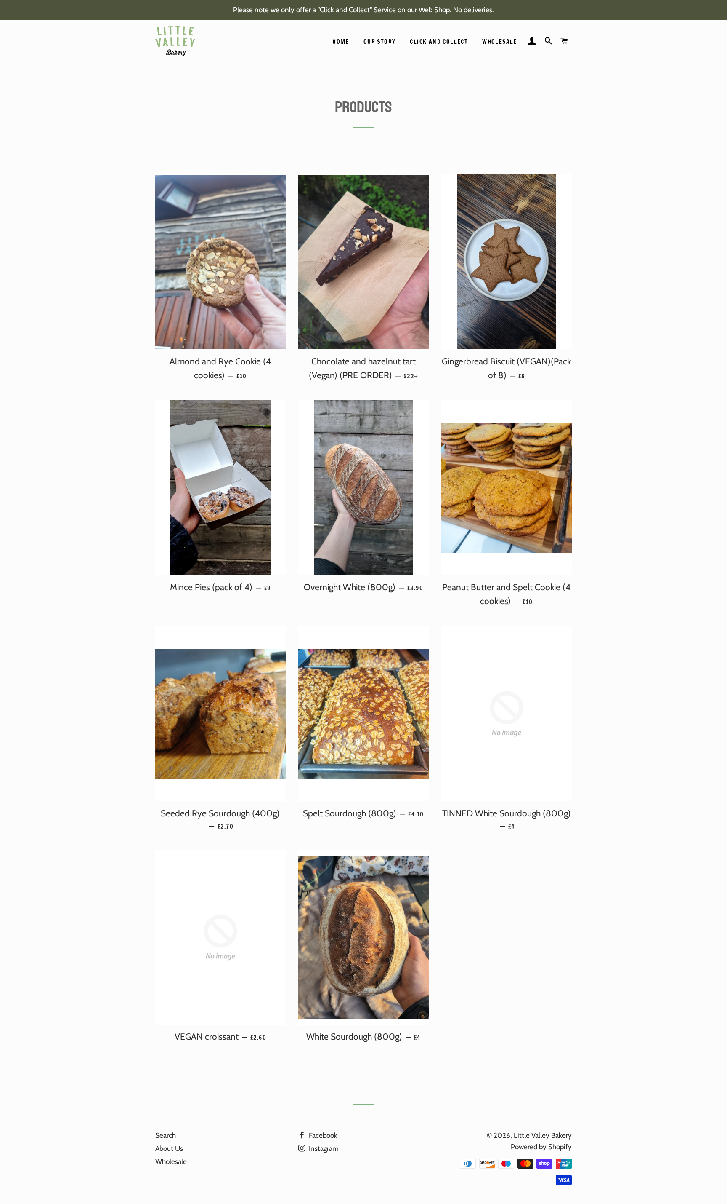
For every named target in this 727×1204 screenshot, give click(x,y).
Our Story (380, 41)
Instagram (323, 1148)
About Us (169, 1148)
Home (340, 41)
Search (165, 1135)
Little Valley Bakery (543, 1135)
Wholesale (499, 41)
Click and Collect (439, 41)
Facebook (322, 1135)
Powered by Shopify (541, 1146)
